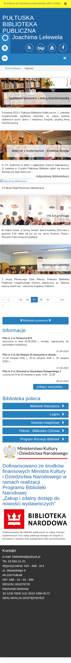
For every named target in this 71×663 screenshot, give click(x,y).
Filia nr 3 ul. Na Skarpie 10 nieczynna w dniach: (29, 354)
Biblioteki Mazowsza (45, 406)
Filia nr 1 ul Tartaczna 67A (17, 338)
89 (48, 299)
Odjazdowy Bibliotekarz (52, 176)
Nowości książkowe (45, 422)
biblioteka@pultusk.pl (26, 556)
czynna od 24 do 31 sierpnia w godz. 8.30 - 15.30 (28, 374)
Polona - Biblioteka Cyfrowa (39, 431)
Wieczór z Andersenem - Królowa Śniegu (40, 150)
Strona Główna (12, 68)
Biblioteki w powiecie (35, 320)
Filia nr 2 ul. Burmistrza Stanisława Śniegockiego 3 (31, 371)
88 (41, 299)
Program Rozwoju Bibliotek (40, 439)
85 (20, 299)
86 (27, 299)
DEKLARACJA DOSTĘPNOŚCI (23, 598)
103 (62, 299)
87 (34, 299)
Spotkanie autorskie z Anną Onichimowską (39, 98)
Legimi (55, 414)
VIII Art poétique (58, 215)
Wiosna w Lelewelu (55, 265)
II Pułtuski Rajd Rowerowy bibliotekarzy (23, 188)
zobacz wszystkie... (51, 387)
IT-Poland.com (58, 660)
